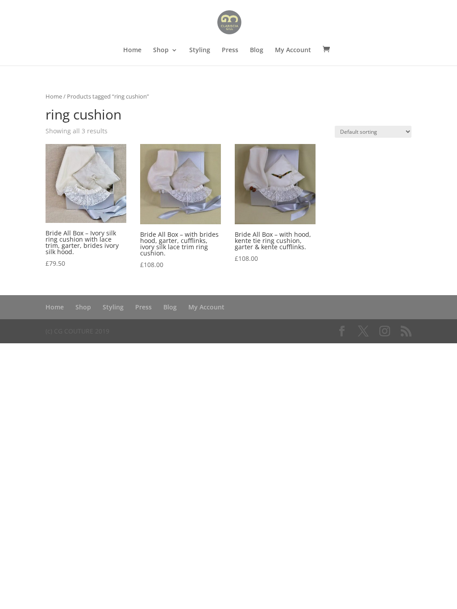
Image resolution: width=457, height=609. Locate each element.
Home (132, 50)
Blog (256, 50)
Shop (161, 50)
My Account (293, 50)
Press (230, 50)
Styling (199, 50)
